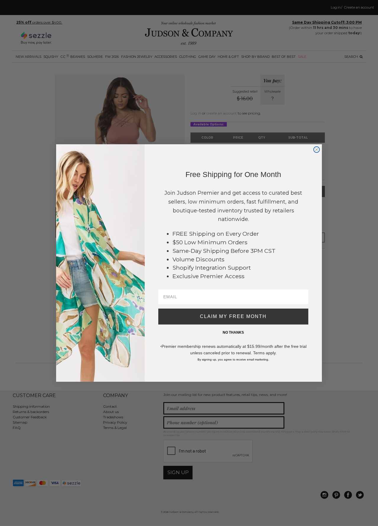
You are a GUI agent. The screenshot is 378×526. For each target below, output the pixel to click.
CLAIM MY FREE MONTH (233, 316)
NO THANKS (233, 332)
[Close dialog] (317, 150)
